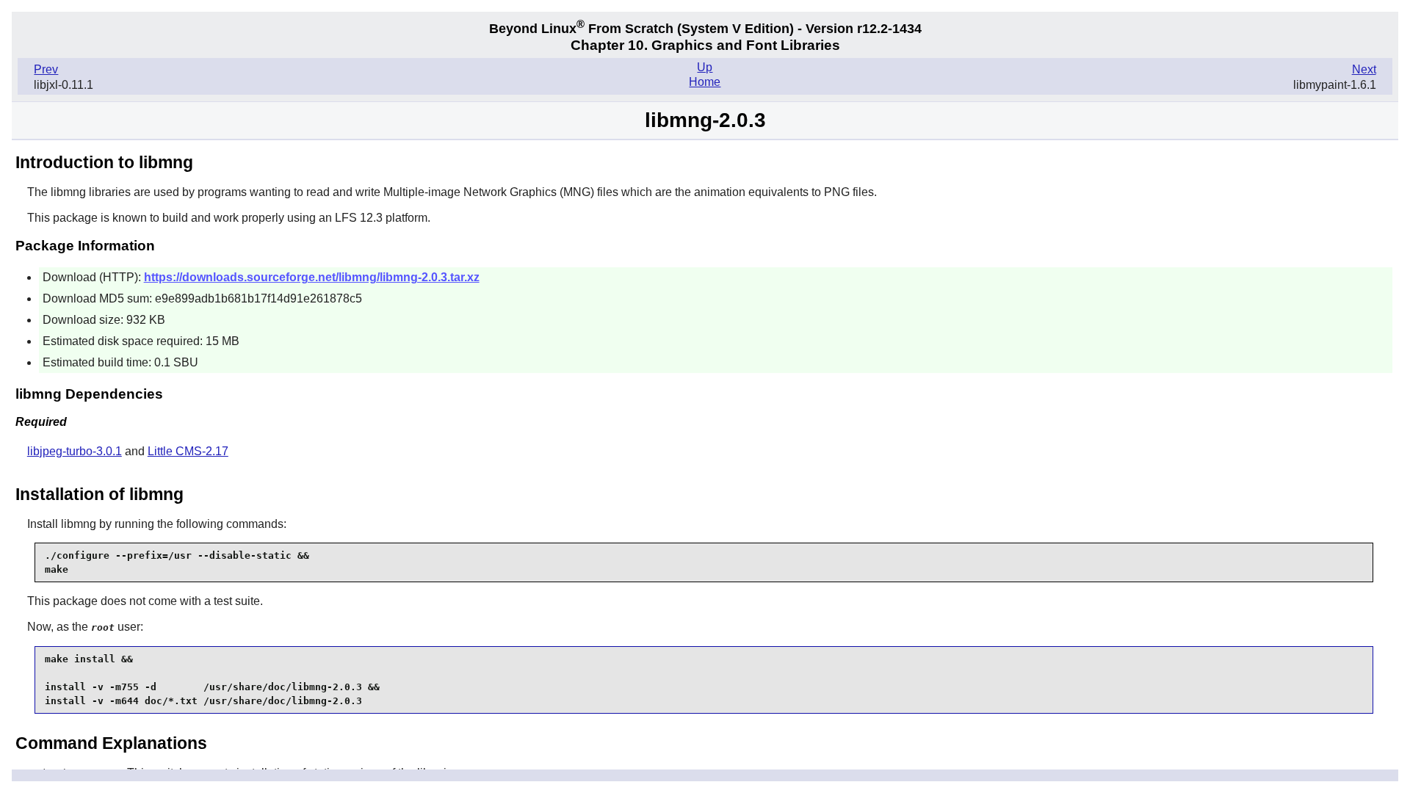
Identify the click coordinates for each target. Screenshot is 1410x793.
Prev (46, 69)
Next (1364, 69)
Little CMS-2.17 (188, 451)
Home (704, 82)
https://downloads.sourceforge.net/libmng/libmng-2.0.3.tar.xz (312, 277)
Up (704, 67)
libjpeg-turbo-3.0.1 (74, 451)
